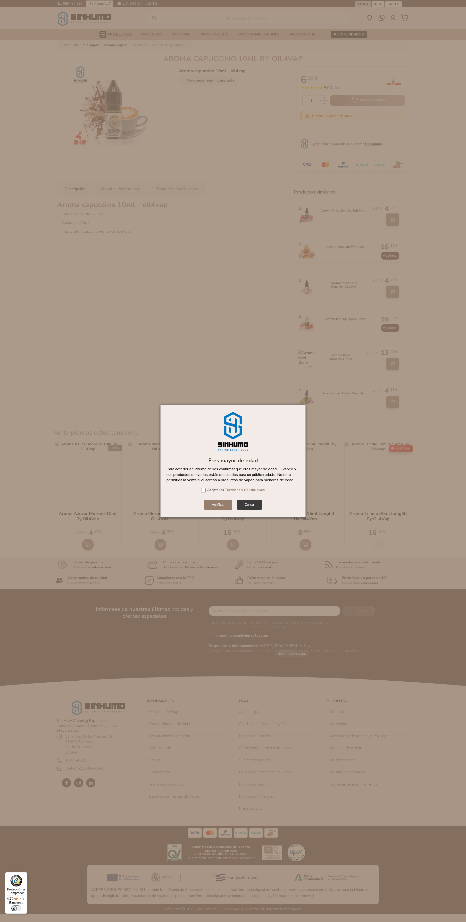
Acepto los (236, 490)
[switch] (16, 908)
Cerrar (249, 504)
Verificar (218, 504)
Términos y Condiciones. (245, 490)
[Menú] (24, 875)
